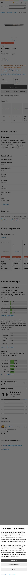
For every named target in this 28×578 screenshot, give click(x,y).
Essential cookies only (14, 564)
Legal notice (4, 574)
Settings (14, 569)
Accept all (14, 560)
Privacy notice (12, 574)
